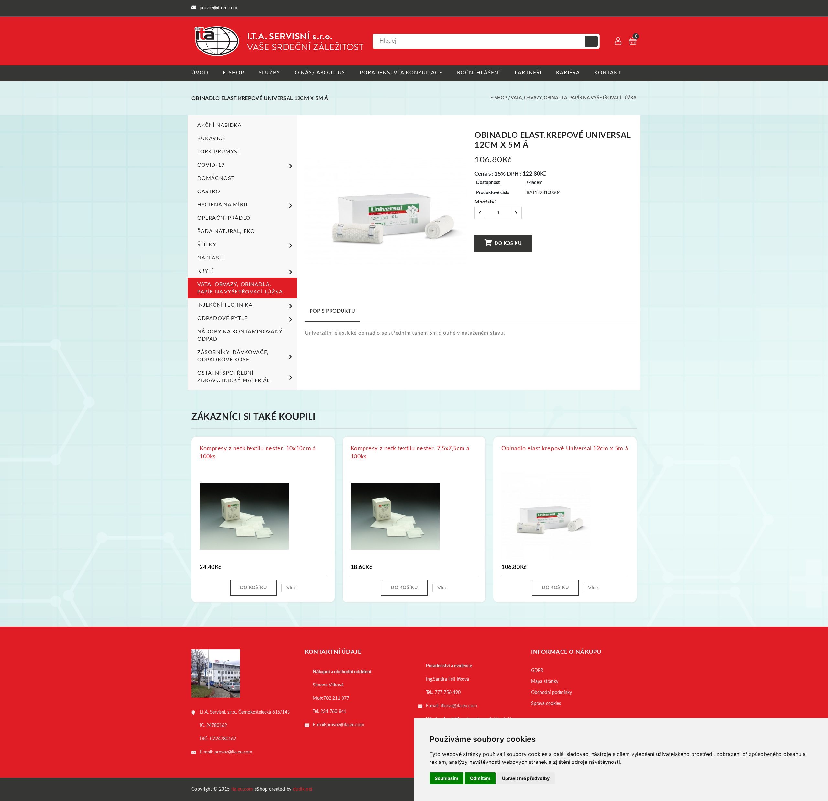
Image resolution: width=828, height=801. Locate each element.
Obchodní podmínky (551, 692)
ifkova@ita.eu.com (459, 706)
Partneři (528, 72)
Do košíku (508, 243)
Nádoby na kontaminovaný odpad (239, 335)
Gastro (208, 191)
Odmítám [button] (480, 778)
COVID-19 (210, 165)
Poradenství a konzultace (401, 72)
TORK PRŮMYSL (218, 151)
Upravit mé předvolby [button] (526, 778)
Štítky (206, 244)
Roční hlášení (478, 72)
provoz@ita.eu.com (233, 752)
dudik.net (303, 789)
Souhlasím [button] (446, 778)
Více (291, 587)
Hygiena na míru (222, 204)
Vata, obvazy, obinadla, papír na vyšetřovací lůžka (574, 98)
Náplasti (210, 257)
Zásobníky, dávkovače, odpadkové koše (233, 356)
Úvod (199, 72)
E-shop (233, 72)
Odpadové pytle (222, 318)
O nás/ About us (320, 72)
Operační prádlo (223, 218)
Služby (269, 72)
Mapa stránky (544, 681)
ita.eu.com (242, 789)
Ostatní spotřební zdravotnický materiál (233, 376)
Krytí (205, 271)
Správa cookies (546, 703)
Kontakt (607, 72)
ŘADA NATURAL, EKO (226, 231)
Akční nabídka (219, 125)
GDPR (537, 670)
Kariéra (568, 72)
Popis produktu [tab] (332, 310)
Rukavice (211, 138)
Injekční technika (225, 305)
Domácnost (215, 178)
